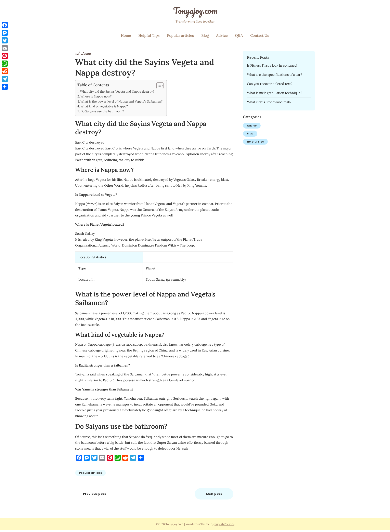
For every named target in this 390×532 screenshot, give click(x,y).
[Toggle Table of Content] (157, 85)
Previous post (94, 493)
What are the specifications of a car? (274, 74)
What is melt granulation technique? (274, 93)
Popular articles (180, 35)
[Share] (5, 87)
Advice (222, 35)
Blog (205, 35)
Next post (214, 493)
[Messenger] (5, 33)
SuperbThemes (224, 524)
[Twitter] (5, 40)
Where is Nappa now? (96, 96)
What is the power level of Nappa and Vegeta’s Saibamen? (121, 101)
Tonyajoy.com (195, 10)
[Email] (5, 48)
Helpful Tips (149, 35)
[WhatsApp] (5, 63)
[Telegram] (5, 79)
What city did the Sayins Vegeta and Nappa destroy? (117, 91)
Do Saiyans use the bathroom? (102, 111)
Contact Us (259, 35)
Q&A (239, 35)
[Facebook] (5, 25)
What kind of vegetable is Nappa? (104, 106)
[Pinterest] (5, 56)
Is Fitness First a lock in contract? (272, 65)
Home (126, 35)
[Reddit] (5, 71)
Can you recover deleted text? (269, 84)
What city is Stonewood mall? (269, 102)
